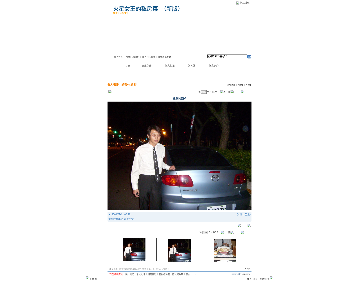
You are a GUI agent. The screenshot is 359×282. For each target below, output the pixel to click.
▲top (247, 268)
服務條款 (152, 274)
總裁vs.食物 (129, 84)
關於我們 (129, 274)
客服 (188, 274)
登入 (249, 279)
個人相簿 (170, 65)
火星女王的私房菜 (135, 9)
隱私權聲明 (177, 274)
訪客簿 (191, 65)
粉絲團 (93, 279)
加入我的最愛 (149, 57)
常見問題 (140, 274)
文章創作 (146, 65)
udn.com (246, 274)
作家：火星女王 (121, 13)
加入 (255, 279)
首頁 (127, 65)
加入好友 (118, 57)
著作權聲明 (164, 274)
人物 (240, 214)
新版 (172, 9)
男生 (247, 214)
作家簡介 (214, 65)
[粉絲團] (87, 277)
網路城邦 (245, 2)
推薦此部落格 (132, 57)
